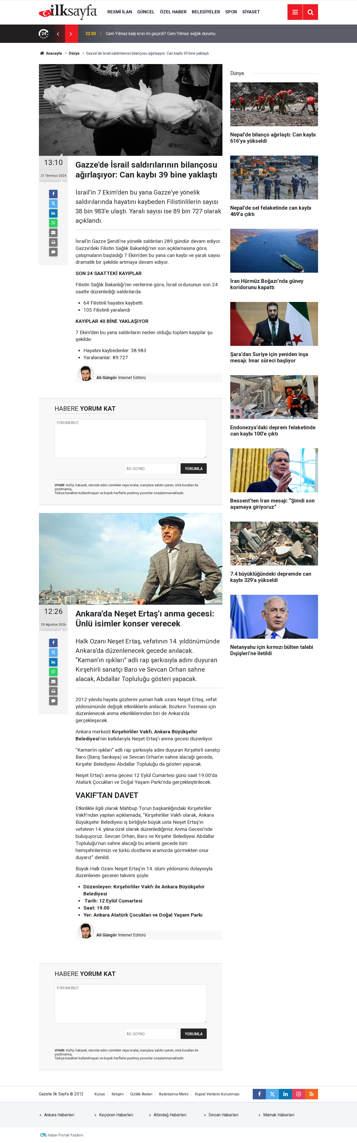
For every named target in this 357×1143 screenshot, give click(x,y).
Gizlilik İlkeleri (141, 1094)
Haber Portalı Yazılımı (65, 1135)
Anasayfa (53, 53)
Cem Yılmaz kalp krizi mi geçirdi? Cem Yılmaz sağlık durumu (160, 33)
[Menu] (295, 12)
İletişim (118, 1094)
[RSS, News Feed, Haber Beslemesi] (311, 1094)
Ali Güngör (106, 377)
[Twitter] (53, 203)
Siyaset (251, 11)
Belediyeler (206, 11)
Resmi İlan (119, 11)
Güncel (146, 11)
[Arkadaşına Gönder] (53, 232)
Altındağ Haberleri (170, 1114)
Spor (231, 11)
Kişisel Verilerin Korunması (217, 1094)
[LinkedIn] (53, 213)
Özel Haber (173, 11)
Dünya (74, 53)
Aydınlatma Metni (173, 1094)
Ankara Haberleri (59, 1114)
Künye (100, 1094)
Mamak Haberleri (278, 1114)
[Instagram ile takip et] (298, 1094)
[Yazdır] (53, 242)
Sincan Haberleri (223, 1114)
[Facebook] (53, 194)
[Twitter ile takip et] (272, 1094)
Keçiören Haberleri (116, 1114)
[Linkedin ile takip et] (285, 1094)
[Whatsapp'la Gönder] (53, 223)
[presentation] (57, 34)
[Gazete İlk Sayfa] (68, 11)
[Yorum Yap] (53, 252)
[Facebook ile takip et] (259, 1094)
